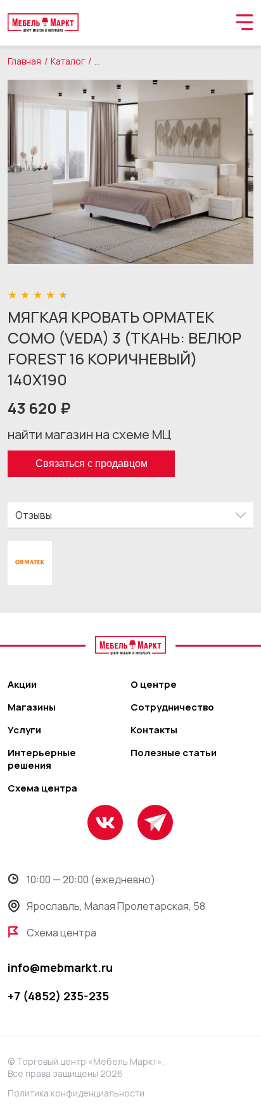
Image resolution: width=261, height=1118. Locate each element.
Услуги (24, 730)
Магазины (32, 707)
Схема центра (42, 788)
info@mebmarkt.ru (60, 967)
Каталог (68, 61)
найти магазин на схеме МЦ (89, 434)
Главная (24, 61)
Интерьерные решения (42, 759)
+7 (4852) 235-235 (58, 995)
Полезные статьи (173, 753)
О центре (153, 684)
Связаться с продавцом (91, 463)
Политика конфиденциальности (76, 1093)
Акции (22, 684)
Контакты (153, 730)
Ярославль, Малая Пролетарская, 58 (116, 906)
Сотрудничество (172, 707)
